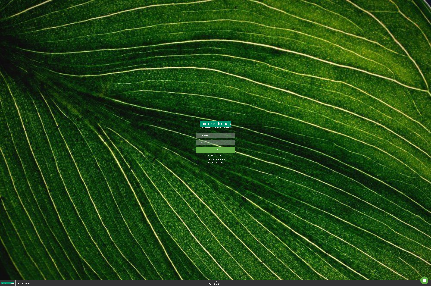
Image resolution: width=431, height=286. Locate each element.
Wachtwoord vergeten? (215, 155)
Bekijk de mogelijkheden (215, 162)
